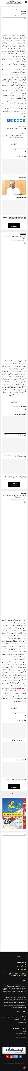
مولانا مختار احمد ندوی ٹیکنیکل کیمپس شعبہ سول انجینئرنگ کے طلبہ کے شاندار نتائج (15, 780)
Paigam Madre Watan (20, 16)
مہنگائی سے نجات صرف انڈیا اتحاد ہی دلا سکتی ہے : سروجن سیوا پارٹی (15, 129)
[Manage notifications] (24, 1067)
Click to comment (14, 225)
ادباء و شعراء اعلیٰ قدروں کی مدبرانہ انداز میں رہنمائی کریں (18, 740)
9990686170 (23, 1028)
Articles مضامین (23, 11)
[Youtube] (7, 1056)
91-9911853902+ (16, 1028)
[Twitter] (16, 1056)
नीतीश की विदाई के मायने (20, 197)
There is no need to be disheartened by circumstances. (16, 176)
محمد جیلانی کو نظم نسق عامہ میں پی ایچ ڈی (21, 760)
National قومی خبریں (22, 234)
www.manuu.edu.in (17, 688)
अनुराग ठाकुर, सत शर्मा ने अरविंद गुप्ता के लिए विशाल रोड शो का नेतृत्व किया (15, 434)
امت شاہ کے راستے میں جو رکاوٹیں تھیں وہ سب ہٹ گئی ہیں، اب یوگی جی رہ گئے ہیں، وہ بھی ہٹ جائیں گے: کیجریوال (13, 137)
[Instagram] (12, 1056)
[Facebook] (20, 1056)
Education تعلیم (23, 493)
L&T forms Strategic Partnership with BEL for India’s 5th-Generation (14, 456)
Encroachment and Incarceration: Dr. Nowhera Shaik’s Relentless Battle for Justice (14, 218)
